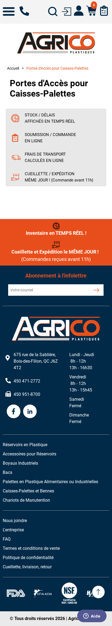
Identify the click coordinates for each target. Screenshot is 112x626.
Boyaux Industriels (20, 463)
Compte (78, 10)
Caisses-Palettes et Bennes (28, 491)
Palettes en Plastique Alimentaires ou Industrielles (50, 481)
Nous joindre (15, 520)
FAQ (7, 539)
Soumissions (104, 10)
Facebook (13, 411)
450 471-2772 (24, 11)
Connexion (66, 11)
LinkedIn (30, 411)
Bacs (7, 472)
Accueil (13, 68)
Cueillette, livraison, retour (27, 566)
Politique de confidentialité (28, 557)
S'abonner (96, 290)
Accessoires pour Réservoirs (29, 454)
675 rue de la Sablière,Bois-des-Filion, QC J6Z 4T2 (36, 361)
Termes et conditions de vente (31, 548)
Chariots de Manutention (26, 500)
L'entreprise (13, 529)
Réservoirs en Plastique (25, 444)
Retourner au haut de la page (98, 592)
